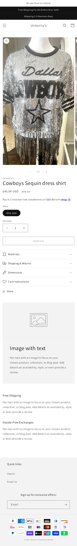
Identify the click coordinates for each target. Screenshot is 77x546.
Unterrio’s (34, 540)
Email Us (12, 481)
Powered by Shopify (45, 540)
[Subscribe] (66, 504)
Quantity (7, 220)
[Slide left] (31, 172)
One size (11, 213)
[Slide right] (46, 172)
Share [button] (10, 291)
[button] (4, 25)
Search (11, 473)
